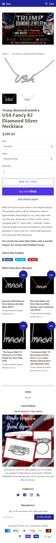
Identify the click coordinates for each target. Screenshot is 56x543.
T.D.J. (27, 526)
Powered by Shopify (39, 526)
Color (4, 153)
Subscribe (44, 517)
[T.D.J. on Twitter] (18, 495)
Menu (8, 4)
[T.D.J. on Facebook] (24, 495)
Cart (51, 4)
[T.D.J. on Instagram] (31, 495)
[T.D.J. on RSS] (38, 495)
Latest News (28, 406)
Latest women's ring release (28, 411)
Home (4, 54)
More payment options (28, 199)
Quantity (6, 165)
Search (28, 397)
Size (4, 141)
